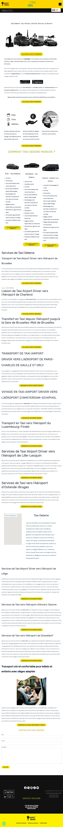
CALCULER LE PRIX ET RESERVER (31, 54)
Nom (3, 734)
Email (3, 740)
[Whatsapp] (4, 823)
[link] (25, 788)
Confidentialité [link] (43, 823)
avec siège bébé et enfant (31, 725)
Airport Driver (31, 385)
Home (3, 288)
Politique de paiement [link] (33, 823)
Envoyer (5, 767)
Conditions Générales (21, 823)
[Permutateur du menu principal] (60, 4)
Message (4, 747)
